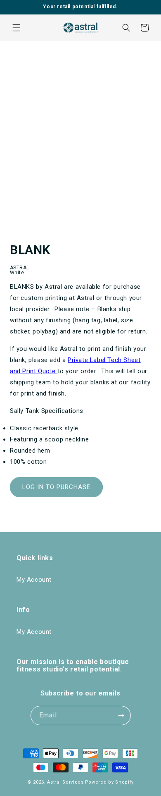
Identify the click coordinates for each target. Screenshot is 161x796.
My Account (34, 579)
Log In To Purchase (56, 487)
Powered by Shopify (109, 782)
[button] (16, 28)
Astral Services (65, 782)
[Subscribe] (121, 715)
